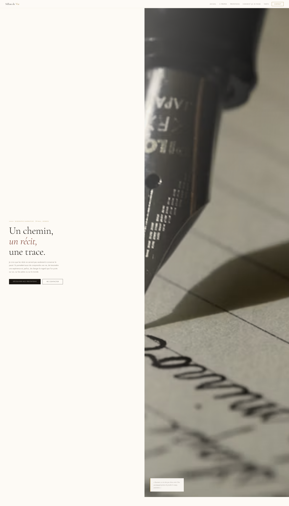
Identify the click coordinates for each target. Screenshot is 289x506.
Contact (277, 4)
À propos (223, 4)
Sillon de (12, 4)
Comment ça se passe (252, 4)
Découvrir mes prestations (25, 281)
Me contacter (53, 282)
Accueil (213, 4)
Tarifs (266, 4)
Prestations (235, 4)
